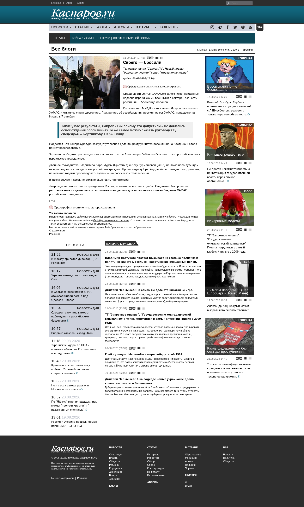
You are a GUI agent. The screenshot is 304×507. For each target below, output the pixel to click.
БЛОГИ (101, 27)
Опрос (151, 464)
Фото (188, 482)
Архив (80, 2)
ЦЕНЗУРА (104, 38)
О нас (69, 2)
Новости (228, 454)
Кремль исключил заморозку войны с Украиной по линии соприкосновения (70, 369)
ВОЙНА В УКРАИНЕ (83, 38)
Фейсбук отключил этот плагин (111, 220)
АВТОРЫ (121, 27)
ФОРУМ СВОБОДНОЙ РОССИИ (132, 38)
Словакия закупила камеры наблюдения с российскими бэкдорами (70, 316)
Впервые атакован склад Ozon (72, 333)
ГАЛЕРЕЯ (167, 27)
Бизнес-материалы (62, 478)
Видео (189, 485)
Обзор (151, 461)
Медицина (191, 457)
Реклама (82, 478)
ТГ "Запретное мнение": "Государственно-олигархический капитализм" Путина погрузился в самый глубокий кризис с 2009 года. (226, 243)
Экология (114, 478)
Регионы (114, 464)
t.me (52, 200)
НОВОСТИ (59, 27)
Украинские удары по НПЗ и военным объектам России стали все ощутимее (73, 349)
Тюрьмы (189, 468)
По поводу (153, 472)
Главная (56, 2)
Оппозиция (115, 454)
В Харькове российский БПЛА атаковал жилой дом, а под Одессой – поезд (71, 295)
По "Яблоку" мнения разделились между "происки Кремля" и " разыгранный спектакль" (74, 405)
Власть (113, 457)
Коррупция (115, 468)
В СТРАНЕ (144, 27)
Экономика (115, 472)
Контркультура (155, 468)
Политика (229, 457)
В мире (113, 475)
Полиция (190, 464)
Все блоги (223, 49)
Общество (115, 461)
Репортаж (153, 457)
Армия (189, 461)
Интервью (153, 454)
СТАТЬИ (82, 27)
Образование (193, 454)
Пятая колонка (156, 475)
